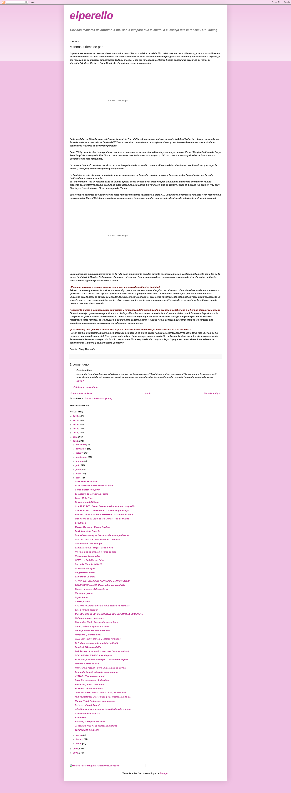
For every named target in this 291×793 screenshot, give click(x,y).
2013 (76, 428)
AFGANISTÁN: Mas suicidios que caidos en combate (102, 605)
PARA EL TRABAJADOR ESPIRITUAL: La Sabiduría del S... (105, 514)
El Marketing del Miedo (87, 502)
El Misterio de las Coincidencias (91, 494)
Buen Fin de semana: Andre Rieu (92, 680)
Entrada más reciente (81, 393)
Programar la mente (85, 572)
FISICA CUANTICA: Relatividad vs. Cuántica (97, 539)
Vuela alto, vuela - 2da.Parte (89, 684)
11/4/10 (80, 381)
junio (79, 469)
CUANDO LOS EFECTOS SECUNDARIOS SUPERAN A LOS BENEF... (109, 614)
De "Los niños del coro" (87, 705)
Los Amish (80, 523)
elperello (91, 15)
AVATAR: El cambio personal (89, 676)
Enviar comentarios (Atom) (98, 398)
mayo (79, 473)
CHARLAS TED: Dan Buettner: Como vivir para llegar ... (103, 510)
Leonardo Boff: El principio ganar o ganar (96, 672)
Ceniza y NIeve (82, 601)
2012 (76, 432)
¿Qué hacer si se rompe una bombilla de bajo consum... (104, 709)
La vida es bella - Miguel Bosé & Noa (94, 547)
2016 (76, 416)
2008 (76, 753)
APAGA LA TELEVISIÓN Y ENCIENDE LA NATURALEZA (102, 581)
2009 (76, 748)
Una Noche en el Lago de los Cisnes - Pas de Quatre (102, 518)
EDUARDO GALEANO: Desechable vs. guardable (100, 585)
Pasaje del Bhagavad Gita (88, 647)
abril (78, 477)
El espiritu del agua (85, 568)
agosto (80, 461)
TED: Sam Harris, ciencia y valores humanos (98, 639)
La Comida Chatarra (85, 576)
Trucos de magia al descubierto (91, 589)
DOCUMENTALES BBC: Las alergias (93, 655)
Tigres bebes (82, 597)
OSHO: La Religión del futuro (90, 560)
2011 (75, 437)
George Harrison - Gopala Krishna (92, 527)
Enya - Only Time (84, 498)
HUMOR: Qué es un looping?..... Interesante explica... (102, 659)
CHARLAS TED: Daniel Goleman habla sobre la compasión (105, 506)
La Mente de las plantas (87, 713)
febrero (80, 739)
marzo (79, 735)
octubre (80, 453)
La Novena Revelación (86, 481)
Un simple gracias (84, 593)
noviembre (81, 449)
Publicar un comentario (86, 387)
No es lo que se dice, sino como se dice (95, 552)
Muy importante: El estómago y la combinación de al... (103, 697)
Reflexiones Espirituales (87, 556)
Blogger (164, 773)
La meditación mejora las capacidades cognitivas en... (103, 535)
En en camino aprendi (86, 610)
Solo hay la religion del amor (90, 721)
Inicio (148, 393)
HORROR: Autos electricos (89, 688)
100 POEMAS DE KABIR (87, 730)
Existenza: (80, 717)
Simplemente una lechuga (88, 543)
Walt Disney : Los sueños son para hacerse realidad (102, 651)
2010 (76, 441)
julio (78, 465)
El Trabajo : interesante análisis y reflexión (97, 643)
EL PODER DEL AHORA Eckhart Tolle (94, 485)
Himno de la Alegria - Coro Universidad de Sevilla (100, 668)
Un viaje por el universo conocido (92, 630)
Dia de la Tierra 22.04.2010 (88, 564)
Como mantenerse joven (87, 489)
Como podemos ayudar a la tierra (92, 626)
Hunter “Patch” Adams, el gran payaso (95, 701)
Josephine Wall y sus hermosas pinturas (96, 726)
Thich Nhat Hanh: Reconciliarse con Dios (96, 622)
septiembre (82, 457)
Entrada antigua (212, 393)
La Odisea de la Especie (87, 531)
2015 (76, 420)
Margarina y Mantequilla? (88, 634)
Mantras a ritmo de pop (87, 663)
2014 (76, 424)
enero (79, 743)
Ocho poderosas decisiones (89, 618)
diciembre (81, 444)
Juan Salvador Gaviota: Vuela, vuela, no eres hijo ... (101, 692)
